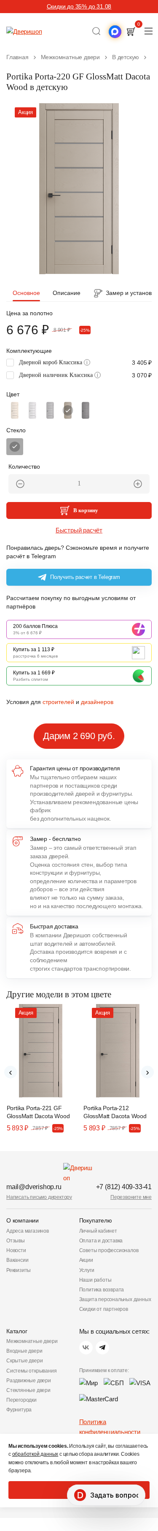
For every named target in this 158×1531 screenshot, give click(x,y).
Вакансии (17, 1260)
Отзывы (15, 1241)
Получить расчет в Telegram (85, 577)
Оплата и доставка (101, 1241)
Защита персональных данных (115, 1299)
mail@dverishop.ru (34, 1186)
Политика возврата (101, 1290)
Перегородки (21, 1400)
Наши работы (95, 1280)
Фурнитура (19, 1410)
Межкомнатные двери (31, 1341)
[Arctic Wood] (32, 410)
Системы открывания (31, 1371)
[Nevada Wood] (14, 410)
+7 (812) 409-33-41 (124, 1186)
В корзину (85, 510)
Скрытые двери (24, 1361)
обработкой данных (35, 1454)
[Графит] (14, 446)
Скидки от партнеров (103, 1309)
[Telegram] (102, 1347)
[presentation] (10, 1072)
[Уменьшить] (20, 484)
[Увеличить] (138, 484)
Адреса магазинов (27, 1231)
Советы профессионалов (109, 1250)
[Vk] (86, 1347)
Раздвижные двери (28, 1381)
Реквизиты (18, 1270)
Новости (16, 1250)
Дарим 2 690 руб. (79, 736)
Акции (86, 1260)
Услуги (86, 1270)
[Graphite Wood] (85, 410)
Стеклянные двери (28, 1390)
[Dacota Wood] (67, 410)
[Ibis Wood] (50, 410)
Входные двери (24, 1351)
